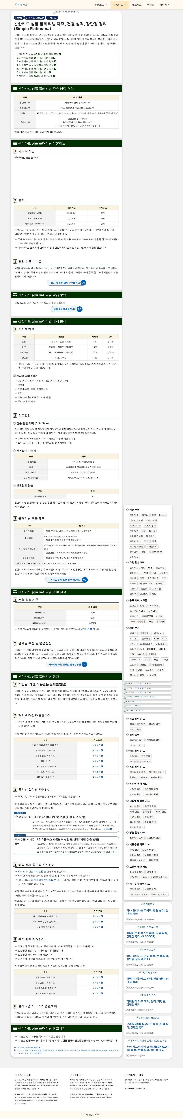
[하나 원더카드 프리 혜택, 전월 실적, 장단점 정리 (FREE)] (148, 949)
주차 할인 (153, 860)
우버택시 (160, 621)
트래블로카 (152, 546)
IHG (144, 530)
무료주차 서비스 (62, 1050)
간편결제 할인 (153, 740)
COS (164, 638)
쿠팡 (154, 573)
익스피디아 (135, 525)
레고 (164, 578)
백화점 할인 (150, 822)
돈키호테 (134, 551)
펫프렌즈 (160, 583)
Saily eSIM (157, 551)
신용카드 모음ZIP (35, 17)
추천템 (150, 4)
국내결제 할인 (23, 1050)
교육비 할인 (160, 811)
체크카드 (137, 4)
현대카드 (133, 942)
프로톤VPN (147, 616)
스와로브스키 (146, 643)
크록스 (160, 670)
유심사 (145, 551)
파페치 (133, 633)
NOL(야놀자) (150, 525)
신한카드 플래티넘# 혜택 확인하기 (64, 579)
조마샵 (164, 659)
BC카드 (132, 1010)
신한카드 (52, 17)
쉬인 (142, 675)
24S (142, 649)
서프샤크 (134, 616)
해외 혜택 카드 (137, 750)
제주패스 (150, 536)
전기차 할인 (135, 855)
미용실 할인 (135, 816)
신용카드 (118, 4)
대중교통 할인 (36, 1050)
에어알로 (134, 557)
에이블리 (151, 675)
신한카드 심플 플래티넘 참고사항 (36, 76)
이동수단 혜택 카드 (139, 844)
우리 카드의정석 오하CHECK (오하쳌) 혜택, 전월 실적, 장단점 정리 (147, 1048)
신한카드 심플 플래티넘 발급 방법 (36, 61)
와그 (146, 541)
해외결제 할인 (35, 1053)
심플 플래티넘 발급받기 (65, 309)
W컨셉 (141, 654)
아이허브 (134, 573)
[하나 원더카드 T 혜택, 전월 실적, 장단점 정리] (147, 904)
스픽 (142, 605)
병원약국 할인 (136, 837)
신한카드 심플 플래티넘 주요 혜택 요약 (38, 54)
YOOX (162, 649)
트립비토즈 (135, 541)
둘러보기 (96, 745)
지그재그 (134, 638)
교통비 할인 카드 (138, 866)
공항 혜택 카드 (137, 766)
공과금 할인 (135, 889)
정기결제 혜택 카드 (139, 883)
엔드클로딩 (161, 643)
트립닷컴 (134, 515)
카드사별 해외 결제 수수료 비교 (65, 282)
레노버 (133, 583)
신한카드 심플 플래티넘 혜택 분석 (36, 65)
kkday (162, 515)
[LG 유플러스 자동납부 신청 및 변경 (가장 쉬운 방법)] (66, 846)
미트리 (133, 588)
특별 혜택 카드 (137, 718)
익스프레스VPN (137, 611)
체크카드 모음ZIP (137, 1055)
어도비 (159, 616)
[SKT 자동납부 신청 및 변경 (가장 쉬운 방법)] (66, 823)
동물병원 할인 (153, 837)
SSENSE (151, 649)
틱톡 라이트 (153, 605)
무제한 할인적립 (88, 1050)
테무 (150, 567)
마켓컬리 (144, 588)
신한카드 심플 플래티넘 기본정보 (36, 57)
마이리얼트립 (136, 520)
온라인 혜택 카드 (138, 783)
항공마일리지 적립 (139, 777)
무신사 (133, 675)
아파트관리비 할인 (139, 894)
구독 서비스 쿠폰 (138, 600)
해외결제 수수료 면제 (140, 756)
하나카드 (133, 919)
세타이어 (158, 633)
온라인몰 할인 (102, 1050)
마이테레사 (145, 633)
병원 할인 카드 (137, 832)
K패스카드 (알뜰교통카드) (155, 877)
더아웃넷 (152, 654)
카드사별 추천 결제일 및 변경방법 (65, 664)
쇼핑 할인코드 (136, 562)
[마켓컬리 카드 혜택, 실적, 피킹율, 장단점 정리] (148, 995)
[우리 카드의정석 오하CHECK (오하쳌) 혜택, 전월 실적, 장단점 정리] (147, 1040)
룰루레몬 (146, 638)
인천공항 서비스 (156, 772)
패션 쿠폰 (134, 627)
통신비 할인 (24, 1053)
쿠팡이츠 (163, 573)
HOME (18, 17)
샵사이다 (149, 670)
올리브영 (144, 593)
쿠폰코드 (99, 4)
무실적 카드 (75, 1050)
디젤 (132, 670)
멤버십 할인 (135, 794)
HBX (132, 654)
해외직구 (164, 4)
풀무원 (133, 593)
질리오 (133, 649)
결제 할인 (134, 734)
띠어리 (133, 643)
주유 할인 (134, 849)
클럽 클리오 (153, 578)
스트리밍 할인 (151, 794)
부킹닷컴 (134, 530)
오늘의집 (160, 567)
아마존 (133, 578)
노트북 (145, 573)
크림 (142, 578)
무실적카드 (84, 629)
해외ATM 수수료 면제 (140, 761)
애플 (154, 593)
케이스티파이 (146, 583)
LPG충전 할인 (149, 849)
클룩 (154, 515)
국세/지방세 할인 (159, 894)
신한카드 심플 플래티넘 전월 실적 (36, 68)
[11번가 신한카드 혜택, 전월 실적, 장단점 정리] (148, 972)
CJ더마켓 (156, 588)
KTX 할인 (134, 877)
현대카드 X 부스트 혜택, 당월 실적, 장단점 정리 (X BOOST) (147, 934)
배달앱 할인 (135, 789)
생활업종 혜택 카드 (139, 800)
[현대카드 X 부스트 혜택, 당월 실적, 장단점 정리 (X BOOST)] (147, 927)
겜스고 (133, 605)
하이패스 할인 (151, 855)
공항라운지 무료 (137, 772)
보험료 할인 (150, 889)
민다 (154, 541)
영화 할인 (147, 811)
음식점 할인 (150, 806)
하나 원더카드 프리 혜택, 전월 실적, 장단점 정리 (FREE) (147, 957)
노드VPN (152, 611)
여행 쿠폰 (134, 509)
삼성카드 (133, 1033)
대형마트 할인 (48, 1050)
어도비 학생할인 (137, 621)
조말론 (133, 664)
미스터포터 (135, 659)
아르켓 (147, 659)
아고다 (145, 515)
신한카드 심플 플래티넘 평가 (33, 72)
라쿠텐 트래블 (136, 546)
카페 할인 (134, 811)
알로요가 (144, 664)
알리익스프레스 (137, 567)
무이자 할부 (135, 729)
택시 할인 (151, 872)
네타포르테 (157, 664)
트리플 (152, 530)
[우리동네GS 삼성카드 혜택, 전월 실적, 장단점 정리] (147, 1018)
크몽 (151, 621)
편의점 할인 (135, 806)
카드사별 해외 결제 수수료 (37, 879)
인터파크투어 (136, 536)
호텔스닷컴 (151, 520)
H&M (156, 638)
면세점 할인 (156, 777)
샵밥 (140, 670)
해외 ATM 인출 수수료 (29, 871)
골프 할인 (149, 816)
